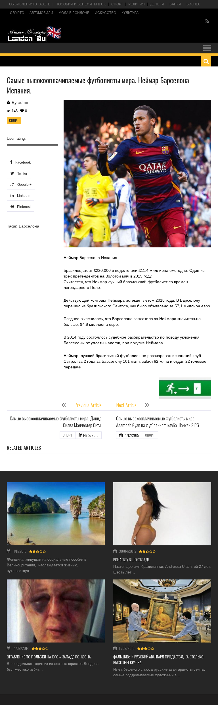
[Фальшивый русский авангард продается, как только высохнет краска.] (162, 611)
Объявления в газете (29, 4)
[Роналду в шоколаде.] (162, 513)
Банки (175, 4)
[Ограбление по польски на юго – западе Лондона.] (56, 611)
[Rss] (207, 21)
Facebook (22, 162)
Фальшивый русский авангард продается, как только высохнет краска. (158, 659)
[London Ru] (34, 34)
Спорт (117, 4)
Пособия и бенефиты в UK (81, 4)
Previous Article (88, 405)
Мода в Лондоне (73, 13)
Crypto (17, 13)
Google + (24, 185)
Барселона (29, 226)
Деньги (157, 4)
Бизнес (193, 4)
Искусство (105, 13)
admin (23, 102)
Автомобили (41, 13)
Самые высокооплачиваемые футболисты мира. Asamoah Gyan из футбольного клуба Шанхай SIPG (157, 422)
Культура (130, 13)
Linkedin (22, 196)
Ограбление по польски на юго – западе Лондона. (49, 657)
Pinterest (23, 207)
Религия (136, 4)
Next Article (126, 405)
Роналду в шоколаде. (131, 559)
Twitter (21, 174)
